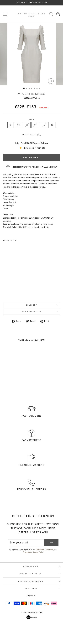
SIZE (31, 119)
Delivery (31, 305)
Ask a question (31, 311)
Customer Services (30, 581)
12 (27, 125)
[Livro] (31, 617)
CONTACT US (30, 566)
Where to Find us (31, 574)
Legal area (31, 589)
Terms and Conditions (44, 550)
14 (35, 125)
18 (52, 125)
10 (18, 125)
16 (43, 125)
